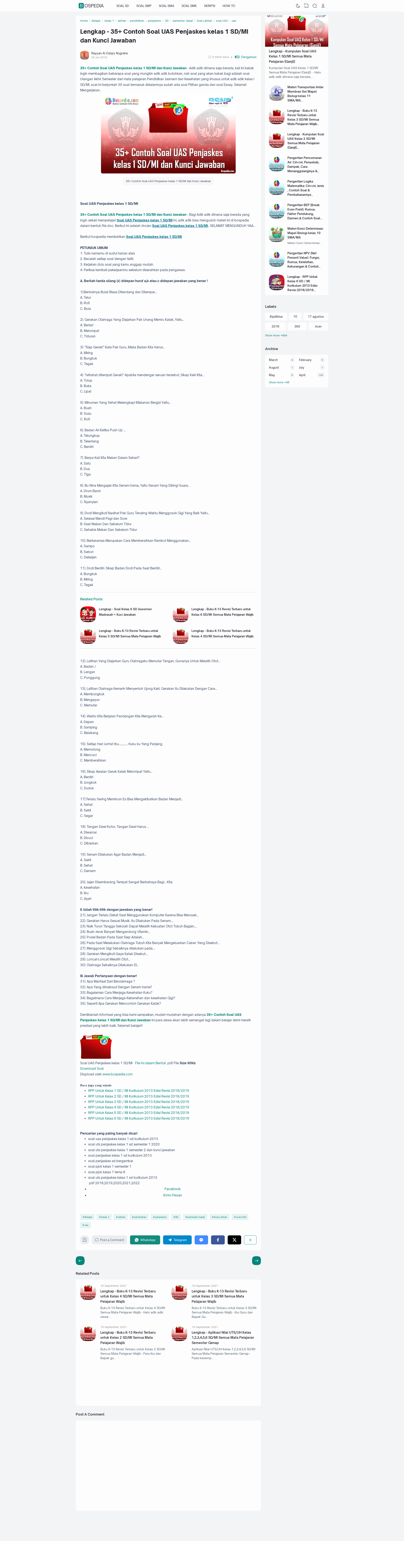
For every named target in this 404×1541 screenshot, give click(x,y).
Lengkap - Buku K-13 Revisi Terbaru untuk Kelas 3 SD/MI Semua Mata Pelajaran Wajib (219, 1296)
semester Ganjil (196, 1217)
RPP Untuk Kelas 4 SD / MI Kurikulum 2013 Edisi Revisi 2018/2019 (138, 1107)
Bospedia (92, 6)
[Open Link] (323, 6)
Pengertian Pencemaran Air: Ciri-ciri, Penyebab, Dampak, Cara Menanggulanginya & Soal (304, 166)
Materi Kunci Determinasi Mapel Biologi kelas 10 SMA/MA (305, 233)
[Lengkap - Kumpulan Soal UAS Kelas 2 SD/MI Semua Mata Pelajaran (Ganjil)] (277, 146)
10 (295, 316)
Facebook (173, 1189)
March (273, 360)
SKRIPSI (209, 6)
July (301, 367)
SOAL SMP (144, 6)
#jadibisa (276, 316)
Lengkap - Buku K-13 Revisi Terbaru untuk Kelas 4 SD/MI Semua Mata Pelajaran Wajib (128, 1296)
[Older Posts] (80, 1260)
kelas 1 (105, 1217)
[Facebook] (218, 1239)
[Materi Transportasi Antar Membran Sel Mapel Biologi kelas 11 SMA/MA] (277, 99)
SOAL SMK (189, 6)
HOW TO (229, 6)
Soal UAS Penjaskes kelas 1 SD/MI (145, 220)
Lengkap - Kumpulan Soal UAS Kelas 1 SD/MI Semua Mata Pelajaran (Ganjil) (292, 56)
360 (297, 326)
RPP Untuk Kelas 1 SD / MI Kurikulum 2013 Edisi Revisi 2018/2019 (138, 1091)
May (272, 375)
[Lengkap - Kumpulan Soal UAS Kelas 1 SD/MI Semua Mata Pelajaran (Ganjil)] (296, 45)
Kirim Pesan (172, 1195)
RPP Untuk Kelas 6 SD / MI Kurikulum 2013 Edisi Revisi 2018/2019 (138, 1118)
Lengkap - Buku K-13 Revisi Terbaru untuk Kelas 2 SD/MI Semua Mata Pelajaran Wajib (128, 1338)
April (302, 375)
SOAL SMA (166, 6)
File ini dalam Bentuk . (150, 1063)
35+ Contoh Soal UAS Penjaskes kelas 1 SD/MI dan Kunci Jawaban (133, 68)
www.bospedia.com (117, 1074)
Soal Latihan (220, 1217)
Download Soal (92, 1069)
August (274, 367)
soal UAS (241, 1217)
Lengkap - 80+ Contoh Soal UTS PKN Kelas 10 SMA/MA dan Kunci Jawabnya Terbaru (221, 1383)
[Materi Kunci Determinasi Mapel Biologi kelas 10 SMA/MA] (277, 241)
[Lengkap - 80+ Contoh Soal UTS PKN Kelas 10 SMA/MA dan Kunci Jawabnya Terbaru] (184, 1384)
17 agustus (316, 316)
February (305, 360)
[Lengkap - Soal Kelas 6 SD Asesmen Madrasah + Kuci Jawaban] (88, 621)
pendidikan (140, 1217)
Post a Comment (112, 1240)
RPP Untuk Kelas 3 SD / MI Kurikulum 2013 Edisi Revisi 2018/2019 (138, 1102)
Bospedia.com (297, 1529)
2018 (275, 326)
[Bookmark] (84, 1241)
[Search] (314, 6)
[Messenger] (201, 1239)
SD (176, 1217)
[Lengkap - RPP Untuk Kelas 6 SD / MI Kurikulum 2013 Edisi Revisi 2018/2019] (277, 289)
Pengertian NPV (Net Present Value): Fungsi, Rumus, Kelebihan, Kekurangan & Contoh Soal (303, 262)
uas (86, 1225)
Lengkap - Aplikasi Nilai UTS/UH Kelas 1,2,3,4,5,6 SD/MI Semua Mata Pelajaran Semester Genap (223, 1338)
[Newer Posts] (256, 1260)
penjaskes (160, 1217)
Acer (318, 326)
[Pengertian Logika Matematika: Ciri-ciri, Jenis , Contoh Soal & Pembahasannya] (277, 194)
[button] (243, 57)
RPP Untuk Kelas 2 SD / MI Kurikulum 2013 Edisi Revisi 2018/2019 (138, 1096)
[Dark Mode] (298, 6)
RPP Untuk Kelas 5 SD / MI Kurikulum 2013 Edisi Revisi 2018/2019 (138, 1113)
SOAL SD (122, 6)
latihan (121, 1217)
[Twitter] (234, 1239)
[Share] (250, 1239)
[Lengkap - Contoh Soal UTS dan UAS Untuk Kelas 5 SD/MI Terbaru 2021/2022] (93, 1384)
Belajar (88, 1217)
